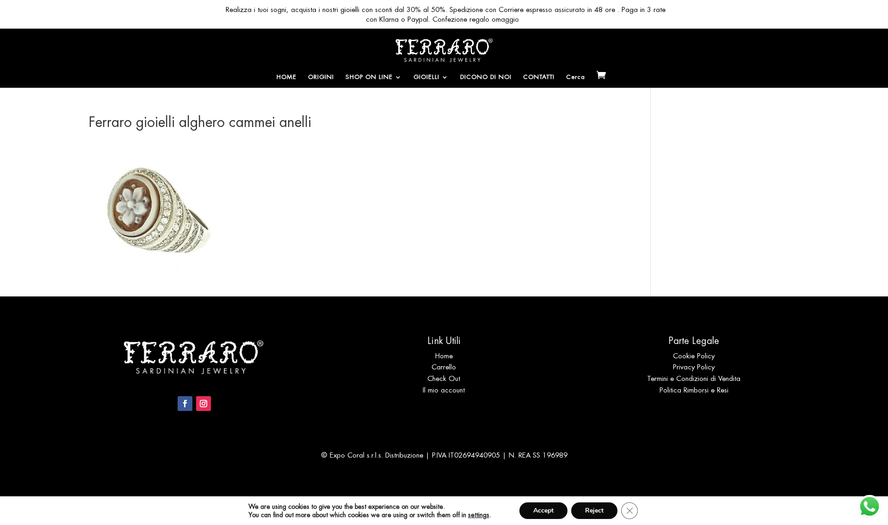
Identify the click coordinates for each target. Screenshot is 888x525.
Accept (543, 510)
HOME (286, 77)
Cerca (575, 77)
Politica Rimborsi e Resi (694, 390)
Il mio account (444, 390)
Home (444, 355)
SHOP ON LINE (369, 77)
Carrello (444, 366)
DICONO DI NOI (486, 77)
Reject (594, 510)
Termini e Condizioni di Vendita (693, 378)
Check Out (443, 378)
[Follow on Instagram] (203, 403)
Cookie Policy (694, 355)
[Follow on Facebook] (185, 403)
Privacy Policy (694, 366)
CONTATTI (539, 77)
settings (478, 515)
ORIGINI (321, 77)
